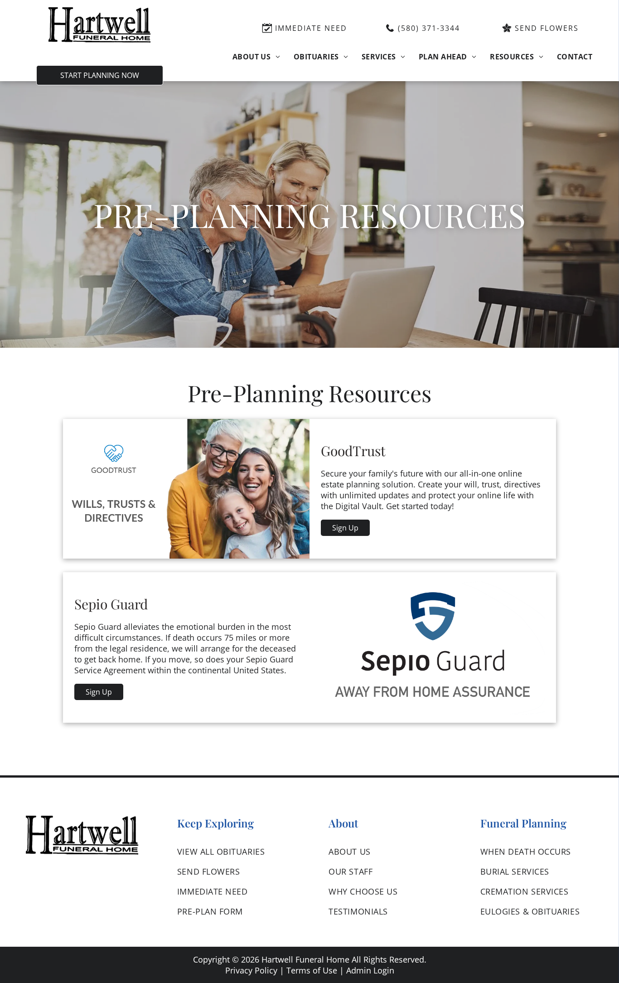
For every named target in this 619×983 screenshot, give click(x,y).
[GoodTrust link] (186, 489)
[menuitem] (256, 56)
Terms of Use (311, 970)
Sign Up (345, 528)
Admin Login (370, 970)
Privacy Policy (251, 970)
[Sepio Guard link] (433, 647)
